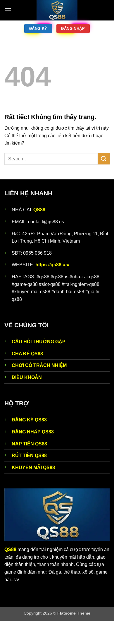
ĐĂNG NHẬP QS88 (33, 431)
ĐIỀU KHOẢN (27, 377)
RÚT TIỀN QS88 (29, 455)
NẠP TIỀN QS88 (29, 443)
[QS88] (57, 10)
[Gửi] (104, 158)
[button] (7, 10)
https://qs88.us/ (52, 264)
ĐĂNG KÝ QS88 (29, 419)
